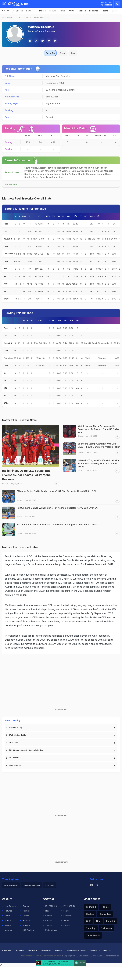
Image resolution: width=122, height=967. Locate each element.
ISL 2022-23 (51, 906)
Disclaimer (46, 950)
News (62, 11)
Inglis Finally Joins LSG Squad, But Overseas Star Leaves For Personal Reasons (26, 475)
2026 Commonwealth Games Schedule (26, 750)
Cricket (6, 11)
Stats (73, 53)
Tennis (105, 907)
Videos (82, 11)
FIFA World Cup (15, 727)
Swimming (106, 928)
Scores (19, 11)
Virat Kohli (13, 742)
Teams (104, 11)
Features (93, 11)
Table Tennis (93, 935)
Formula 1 (91, 907)
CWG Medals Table (17, 735)
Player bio (50, 53)
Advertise (6, 950)
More (114, 11)
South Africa (35, 31)
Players (28, 17)
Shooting (91, 928)
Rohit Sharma (15, 765)
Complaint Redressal (76, 950)
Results (53, 11)
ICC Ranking (28, 930)
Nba (98, 921)
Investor (59, 950)
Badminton (105, 914)
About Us (19, 950)
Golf (88, 921)
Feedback (32, 950)
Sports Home (7, 17)
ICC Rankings (15, 758)
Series (29, 11)
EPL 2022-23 (69, 906)
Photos (72, 11)
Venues (8, 930)
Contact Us (106, 950)
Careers (93, 950)
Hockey (90, 914)
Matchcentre (51, 930)
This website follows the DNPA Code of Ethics (41, 956)
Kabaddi (110, 921)
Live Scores (10, 906)
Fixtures (42, 11)
